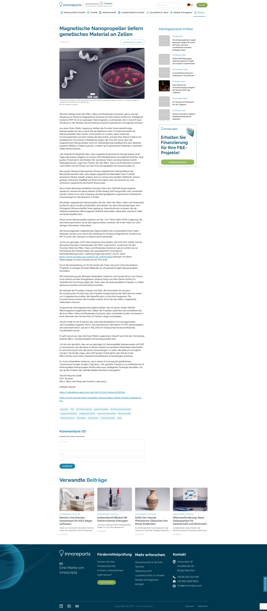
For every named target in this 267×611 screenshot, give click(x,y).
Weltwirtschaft (143, 571)
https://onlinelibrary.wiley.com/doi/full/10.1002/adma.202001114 (92, 392)
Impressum (189, 606)
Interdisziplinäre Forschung (132, 42)
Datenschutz (203, 606)
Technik (139, 566)
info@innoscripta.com (189, 585)
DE (191, 5)
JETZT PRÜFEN (106, 582)
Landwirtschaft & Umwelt (149, 575)
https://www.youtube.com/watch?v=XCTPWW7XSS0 (85, 256)
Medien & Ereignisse (146, 579)
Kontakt (202, 5)
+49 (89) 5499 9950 (187, 581)
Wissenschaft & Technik (148, 562)
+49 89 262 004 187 (188, 576)
